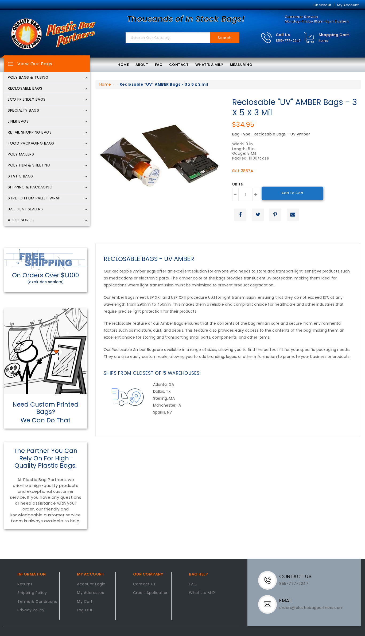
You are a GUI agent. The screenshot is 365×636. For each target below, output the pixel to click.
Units (237, 184)
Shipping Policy (32, 592)
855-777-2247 (288, 40)
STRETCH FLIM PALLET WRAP (34, 198)
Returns (25, 584)
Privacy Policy (30, 610)
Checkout (322, 4)
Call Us (283, 34)
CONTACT (179, 64)
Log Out (85, 610)
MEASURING (241, 64)
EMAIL (286, 600)
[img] (309, 38)
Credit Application (151, 592)
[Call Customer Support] (269, 580)
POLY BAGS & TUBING (28, 77)
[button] (281, 38)
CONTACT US (295, 576)
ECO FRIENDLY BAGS (27, 99)
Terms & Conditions (37, 601)
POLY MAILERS (21, 154)
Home (105, 84)
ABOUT (142, 64)
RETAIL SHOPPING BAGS (30, 132)
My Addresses (90, 592)
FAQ (159, 64)
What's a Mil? (202, 592)
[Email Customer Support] (269, 604)
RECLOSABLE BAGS (25, 88)
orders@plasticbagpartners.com (311, 607)
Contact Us (144, 584)
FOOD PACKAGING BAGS (31, 143)
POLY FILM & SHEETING (29, 165)
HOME (123, 64)
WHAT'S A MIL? (209, 64)
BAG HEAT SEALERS (25, 209)
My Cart (85, 601)
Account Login (91, 584)
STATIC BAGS (20, 176)
